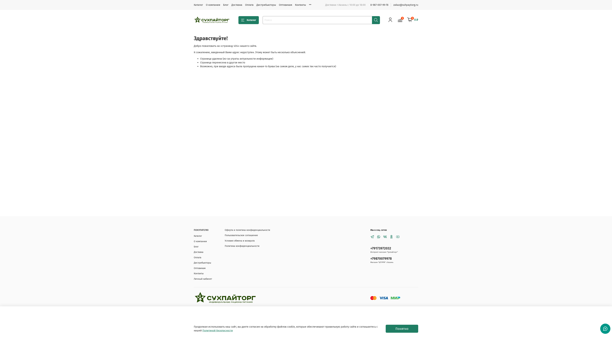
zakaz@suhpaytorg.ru (405, 4)
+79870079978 (381, 259)
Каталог (198, 4)
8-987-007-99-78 (379, 4)
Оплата (249, 4)
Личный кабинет (203, 279)
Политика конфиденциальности (242, 246)
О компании (213, 4)
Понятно (401, 329)
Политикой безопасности (217, 330)
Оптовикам (285, 4)
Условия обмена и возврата (240, 240)
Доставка (236, 4)
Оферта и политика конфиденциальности (247, 230)
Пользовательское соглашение (241, 235)
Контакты (300, 4)
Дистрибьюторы (266, 4)
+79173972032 (380, 248)
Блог (226, 4)
